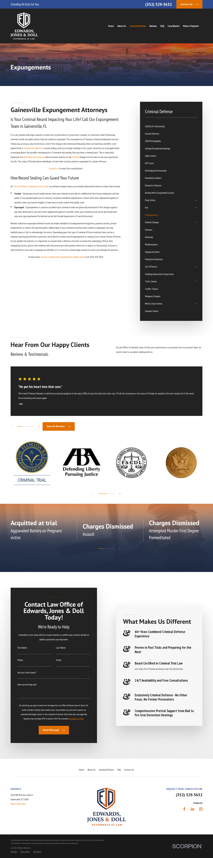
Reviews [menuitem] (153, 25)
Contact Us (129, 769)
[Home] (24, 25)
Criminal (75, 157)
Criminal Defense (106, 769)
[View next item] (38, 426)
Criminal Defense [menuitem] (137, 25)
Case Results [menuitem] (173, 25)
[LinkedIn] (192, 809)
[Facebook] (184, 809)
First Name (22, 648)
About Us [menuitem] (121, 25)
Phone (20, 660)
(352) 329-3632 (158, 4)
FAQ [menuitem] (162, 25)
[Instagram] (200, 809)
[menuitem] (171, 126)
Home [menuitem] (111, 25)
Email (58, 660)
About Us (91, 769)
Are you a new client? (27, 672)
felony (41, 148)
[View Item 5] (112, 548)
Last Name (61, 648)
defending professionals (34, 157)
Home (81, 769)
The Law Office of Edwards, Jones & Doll (31, 186)
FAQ (119, 769)
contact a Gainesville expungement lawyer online (63, 256)
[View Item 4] (31, 426)
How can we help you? (27, 684)
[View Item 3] (27, 426)
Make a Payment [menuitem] (191, 25)
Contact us (54, 168)
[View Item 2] (23, 426)
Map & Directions (18, 803)
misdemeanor (29, 148)
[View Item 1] (19, 426)
